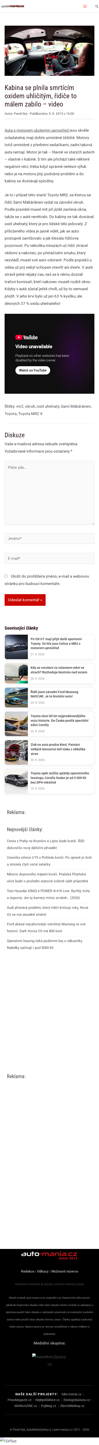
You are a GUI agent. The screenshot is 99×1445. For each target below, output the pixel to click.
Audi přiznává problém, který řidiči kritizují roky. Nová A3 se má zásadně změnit (47, 911)
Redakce (27, 1271)
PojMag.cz (48, 1406)
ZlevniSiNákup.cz (72, 1406)
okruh (30, 406)
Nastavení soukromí (27, 1284)
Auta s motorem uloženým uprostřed (37, 130)
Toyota (11, 413)
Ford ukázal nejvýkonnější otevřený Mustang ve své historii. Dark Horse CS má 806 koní (46, 927)
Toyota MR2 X (30, 413)
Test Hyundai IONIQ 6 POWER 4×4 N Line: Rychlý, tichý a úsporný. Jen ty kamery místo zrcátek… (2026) (48, 894)
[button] (97, 6)
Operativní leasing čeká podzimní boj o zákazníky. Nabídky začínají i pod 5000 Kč (45, 944)
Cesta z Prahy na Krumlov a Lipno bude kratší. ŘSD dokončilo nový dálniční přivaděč (45, 844)
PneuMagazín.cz (20, 1400)
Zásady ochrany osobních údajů (64, 1284)
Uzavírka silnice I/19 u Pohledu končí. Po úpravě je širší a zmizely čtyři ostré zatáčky (49, 860)
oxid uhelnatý (48, 406)
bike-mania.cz (72, 1394)
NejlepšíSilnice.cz (47, 1400)
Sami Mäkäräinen (76, 406)
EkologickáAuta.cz (77, 1400)
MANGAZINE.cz (26, 1406)
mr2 (19, 406)
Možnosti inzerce (64, 1271)
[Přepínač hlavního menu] (85, 6)
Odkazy (43, 1271)
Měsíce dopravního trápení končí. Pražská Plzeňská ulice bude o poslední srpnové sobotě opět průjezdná (47, 877)
